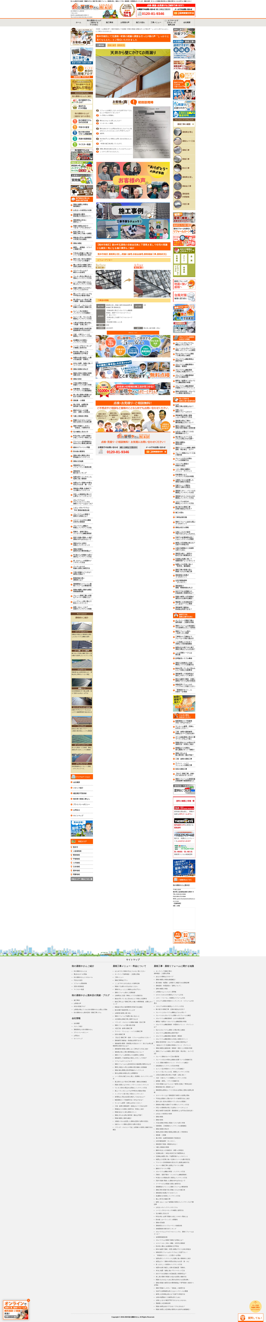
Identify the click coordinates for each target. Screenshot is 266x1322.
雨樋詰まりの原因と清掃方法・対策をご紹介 (129, 1109)
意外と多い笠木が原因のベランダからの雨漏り (82, 260)
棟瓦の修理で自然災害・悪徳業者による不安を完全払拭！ (175, 1110)
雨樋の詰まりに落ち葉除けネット (126, 1112)
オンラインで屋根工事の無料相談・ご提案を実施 (184, 621)
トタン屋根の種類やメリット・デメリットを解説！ (172, 1062)
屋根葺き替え (187, 132)
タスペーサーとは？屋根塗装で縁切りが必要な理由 (172, 1095)
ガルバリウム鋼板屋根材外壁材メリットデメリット (185, 387)
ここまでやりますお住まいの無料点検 (171, 22)
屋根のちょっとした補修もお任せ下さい (128, 989)
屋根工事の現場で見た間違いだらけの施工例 (183, 570)
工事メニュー (156, 22)
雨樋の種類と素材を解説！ (123, 1118)
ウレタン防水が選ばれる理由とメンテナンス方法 (82, 277)
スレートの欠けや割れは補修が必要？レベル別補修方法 (174, 1059)
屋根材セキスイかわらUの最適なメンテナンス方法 (185, 497)
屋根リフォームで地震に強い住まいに (127, 1016)
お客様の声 (125, 22)
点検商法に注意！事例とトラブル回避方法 (128, 995)
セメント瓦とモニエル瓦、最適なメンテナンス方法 (172, 1072)
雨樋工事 (185, 159)
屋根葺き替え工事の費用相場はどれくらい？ (184, 421)
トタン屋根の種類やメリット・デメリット (183, 470)
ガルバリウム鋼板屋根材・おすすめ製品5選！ (171, 1018)
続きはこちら (133, 332)
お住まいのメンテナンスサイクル (167, 1207)
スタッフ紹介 (78, 788)
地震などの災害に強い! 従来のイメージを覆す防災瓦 (173, 1159)
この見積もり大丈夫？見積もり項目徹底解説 (183, 643)
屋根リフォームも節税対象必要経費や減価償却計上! (185, 780)
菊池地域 (76, 855)
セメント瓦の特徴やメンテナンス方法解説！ (82, 312)
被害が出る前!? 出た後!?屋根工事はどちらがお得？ (185, 648)
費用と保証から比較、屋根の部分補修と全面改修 (185, 427)
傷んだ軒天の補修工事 (163, 1199)
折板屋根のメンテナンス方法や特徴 (167, 1066)
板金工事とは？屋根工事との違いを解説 (82, 232)
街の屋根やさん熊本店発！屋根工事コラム (87, 1012)
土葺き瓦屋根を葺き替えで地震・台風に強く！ (82, 323)
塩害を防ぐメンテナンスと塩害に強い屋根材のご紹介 (173, 1258)
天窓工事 (185, 204)
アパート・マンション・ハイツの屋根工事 (128, 1031)
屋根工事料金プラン (121, 980)
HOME (98, 29)
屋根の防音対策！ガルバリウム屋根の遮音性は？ (185, 392)
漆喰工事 (185, 150)
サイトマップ (78, 815)
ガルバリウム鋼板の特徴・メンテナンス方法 (170, 1171)
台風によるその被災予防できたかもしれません (185, 533)
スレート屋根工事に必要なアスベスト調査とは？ (82, 596)
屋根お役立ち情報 (182, 527)
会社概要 (186, 22)
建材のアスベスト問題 (81, 447)
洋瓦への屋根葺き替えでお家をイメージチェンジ (82, 495)
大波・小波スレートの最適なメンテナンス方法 (82, 335)
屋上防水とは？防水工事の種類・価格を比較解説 (82, 300)
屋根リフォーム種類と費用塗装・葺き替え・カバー (185, 448)
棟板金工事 (186, 186)
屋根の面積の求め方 (80, 369)
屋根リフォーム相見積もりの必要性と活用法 (129, 1055)
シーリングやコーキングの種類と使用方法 (82, 347)
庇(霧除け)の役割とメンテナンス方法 (80, 341)
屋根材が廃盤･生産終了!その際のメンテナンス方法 (172, 1104)
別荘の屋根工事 (181, 769)
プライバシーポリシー (81, 804)
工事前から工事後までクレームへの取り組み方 (184, 637)
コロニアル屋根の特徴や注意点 (182, 464)
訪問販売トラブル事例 (183, 658)
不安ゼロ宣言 (78, 980)
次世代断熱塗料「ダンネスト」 (181, 581)
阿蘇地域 (76, 874)
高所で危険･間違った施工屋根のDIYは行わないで (82, 538)
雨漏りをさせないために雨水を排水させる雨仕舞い (172, 1279)
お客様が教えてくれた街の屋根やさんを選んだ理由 (90, 1009)
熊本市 (75, 847)
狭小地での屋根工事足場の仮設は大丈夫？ (183, 508)
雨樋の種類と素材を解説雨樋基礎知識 (82, 590)
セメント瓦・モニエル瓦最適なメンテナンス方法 (82, 318)
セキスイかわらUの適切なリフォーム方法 (169, 995)
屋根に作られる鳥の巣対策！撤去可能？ (184, 754)
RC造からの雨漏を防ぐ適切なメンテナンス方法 (171, 1177)
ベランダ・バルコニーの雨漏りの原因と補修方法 (82, 306)
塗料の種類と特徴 (183, 801)
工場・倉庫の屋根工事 (183, 759)
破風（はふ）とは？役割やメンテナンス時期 (82, 608)
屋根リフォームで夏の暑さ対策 (125, 1025)
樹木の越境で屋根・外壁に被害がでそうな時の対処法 (185, 680)
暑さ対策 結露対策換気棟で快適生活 (80, 405)
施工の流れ (140, 22)
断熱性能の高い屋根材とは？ (79, 579)
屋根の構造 (77, 243)
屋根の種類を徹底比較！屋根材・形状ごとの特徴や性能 (174, 1048)
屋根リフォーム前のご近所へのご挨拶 (182, 632)
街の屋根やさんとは (80, 971)
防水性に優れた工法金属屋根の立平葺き (80, 352)
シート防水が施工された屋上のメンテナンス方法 (82, 283)
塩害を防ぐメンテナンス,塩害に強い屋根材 (82, 478)
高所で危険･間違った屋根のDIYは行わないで (170, 1180)
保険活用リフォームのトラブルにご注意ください (185, 685)
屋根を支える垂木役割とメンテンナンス (81, 544)
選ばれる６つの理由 (80, 974)
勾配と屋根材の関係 (80, 416)
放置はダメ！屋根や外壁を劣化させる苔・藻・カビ (172, 1261)
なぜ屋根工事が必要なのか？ (184, 405)
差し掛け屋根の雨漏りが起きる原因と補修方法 (82, 395)
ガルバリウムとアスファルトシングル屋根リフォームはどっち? (83, 501)
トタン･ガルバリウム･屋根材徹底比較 (81, 509)
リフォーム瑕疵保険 (80, 983)
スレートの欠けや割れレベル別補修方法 (183, 459)
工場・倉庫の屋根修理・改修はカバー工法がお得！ (185, 732)
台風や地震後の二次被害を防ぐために (184, 549)
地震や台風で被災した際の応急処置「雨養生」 (82, 358)
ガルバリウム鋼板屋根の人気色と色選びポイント (172, 1039)
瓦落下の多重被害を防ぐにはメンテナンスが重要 (184, 538)
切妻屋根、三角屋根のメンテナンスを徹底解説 (82, 389)
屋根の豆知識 (78, 461)
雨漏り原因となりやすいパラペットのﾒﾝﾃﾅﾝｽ (82, 289)
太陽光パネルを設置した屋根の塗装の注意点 (184, 481)
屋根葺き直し (187, 177)
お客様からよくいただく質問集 (166, 992)
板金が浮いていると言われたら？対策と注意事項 (185, 669)
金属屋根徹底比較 (161, 1237)
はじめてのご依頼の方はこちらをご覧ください (130, 971)
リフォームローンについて (123, 1061)
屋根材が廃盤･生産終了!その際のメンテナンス (82, 489)
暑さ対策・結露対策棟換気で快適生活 (168, 1138)
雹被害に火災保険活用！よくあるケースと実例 (184, 603)
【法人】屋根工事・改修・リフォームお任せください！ (133, 1037)
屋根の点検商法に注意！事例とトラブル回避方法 (184, 664)
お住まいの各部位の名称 (82, 210)
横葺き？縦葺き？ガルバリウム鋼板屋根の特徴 (185, 381)
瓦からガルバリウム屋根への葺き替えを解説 (184, 354)
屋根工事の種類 (183, 124)
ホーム (78, 22)
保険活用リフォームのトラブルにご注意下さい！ (172, 1252)
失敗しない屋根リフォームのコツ (183, 411)
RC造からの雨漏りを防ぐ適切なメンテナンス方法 (82, 556)
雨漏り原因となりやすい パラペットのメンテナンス (132, 1085)
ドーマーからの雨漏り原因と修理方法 (81, 567)
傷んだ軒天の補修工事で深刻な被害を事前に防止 (82, 265)
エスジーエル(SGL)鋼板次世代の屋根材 (82, 521)
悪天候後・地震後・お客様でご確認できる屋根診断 (172, 982)
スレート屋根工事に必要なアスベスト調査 (169, 1165)
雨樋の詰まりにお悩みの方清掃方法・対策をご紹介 (185, 743)
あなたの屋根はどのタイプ (164, 976)
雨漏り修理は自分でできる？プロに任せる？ (82, 227)
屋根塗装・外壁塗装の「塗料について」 (169, 985)
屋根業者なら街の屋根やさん (83, 1029)
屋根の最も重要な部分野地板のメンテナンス (81, 456)
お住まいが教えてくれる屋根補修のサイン (184, 432)
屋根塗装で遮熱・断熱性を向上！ (167, 1144)
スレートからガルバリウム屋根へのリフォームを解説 (185, 349)
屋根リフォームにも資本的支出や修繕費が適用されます (133, 1064)
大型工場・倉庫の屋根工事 (123, 1028)
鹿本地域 (76, 870)
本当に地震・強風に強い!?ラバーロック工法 (170, 1270)
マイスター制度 (79, 989)
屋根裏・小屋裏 (79, 400)
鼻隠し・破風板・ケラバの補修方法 (82, 248)
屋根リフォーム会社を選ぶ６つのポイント (185, 522)
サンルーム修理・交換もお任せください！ (184, 727)
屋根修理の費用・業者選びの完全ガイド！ (82, 215)
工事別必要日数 (181, 517)
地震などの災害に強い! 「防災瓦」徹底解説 (184, 565)
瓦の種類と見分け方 (80, 432)
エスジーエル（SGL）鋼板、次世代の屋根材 (170, 1243)
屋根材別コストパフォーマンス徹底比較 (82, 466)
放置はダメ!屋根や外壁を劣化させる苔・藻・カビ (82, 483)
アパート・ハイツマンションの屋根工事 (183, 764)
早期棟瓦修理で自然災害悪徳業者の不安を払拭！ (82, 329)
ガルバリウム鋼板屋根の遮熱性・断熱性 (184, 365)
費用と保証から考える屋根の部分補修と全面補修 (131, 1067)
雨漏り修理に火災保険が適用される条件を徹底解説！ (173, 1309)
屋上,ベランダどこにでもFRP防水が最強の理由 (82, 294)
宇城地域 (76, 859)
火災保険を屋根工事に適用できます (126, 1019)
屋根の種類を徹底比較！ (180, 443)
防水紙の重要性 (79, 451)
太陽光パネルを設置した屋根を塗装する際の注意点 (131, 1121)
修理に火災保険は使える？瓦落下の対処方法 (185, 543)
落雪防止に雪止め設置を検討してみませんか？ (130, 1097)
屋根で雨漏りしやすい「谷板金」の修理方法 (81, 427)
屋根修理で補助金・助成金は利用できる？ (183, 608)
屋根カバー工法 (188, 141)
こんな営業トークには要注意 (183, 653)
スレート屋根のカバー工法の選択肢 (185, 454)
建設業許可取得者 (80, 793)
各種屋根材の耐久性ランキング (166, 1228)
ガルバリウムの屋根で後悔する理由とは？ (81, 515)
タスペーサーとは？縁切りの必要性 (80, 271)
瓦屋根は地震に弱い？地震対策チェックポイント (185, 560)
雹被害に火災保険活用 (163, 1303)
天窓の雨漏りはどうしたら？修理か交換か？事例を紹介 (174, 1084)
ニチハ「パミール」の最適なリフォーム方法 (170, 998)
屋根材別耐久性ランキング (80, 472)
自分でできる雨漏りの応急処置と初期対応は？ (184, 592)
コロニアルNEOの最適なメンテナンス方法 (184, 502)
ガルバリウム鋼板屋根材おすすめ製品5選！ (184, 376)
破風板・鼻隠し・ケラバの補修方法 (167, 1081)
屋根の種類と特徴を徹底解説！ (80, 205)
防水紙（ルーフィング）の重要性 (167, 1219)
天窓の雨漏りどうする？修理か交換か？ (82, 573)
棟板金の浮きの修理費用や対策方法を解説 (82, 238)
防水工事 (185, 168)
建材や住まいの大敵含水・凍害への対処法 (81, 411)
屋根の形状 (77, 379)
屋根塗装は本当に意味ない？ (80, 221)
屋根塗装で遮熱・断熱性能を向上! (184, 586)
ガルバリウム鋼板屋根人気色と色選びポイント (184, 371)
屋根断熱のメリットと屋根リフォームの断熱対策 (82, 585)
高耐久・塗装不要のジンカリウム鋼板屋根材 (82, 532)
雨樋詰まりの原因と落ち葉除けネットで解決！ (185, 749)
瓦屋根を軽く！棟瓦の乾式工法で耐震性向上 (170, 1153)
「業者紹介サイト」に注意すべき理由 (183, 690)
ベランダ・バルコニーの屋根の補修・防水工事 (130, 1022)
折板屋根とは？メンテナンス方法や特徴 (184, 475)
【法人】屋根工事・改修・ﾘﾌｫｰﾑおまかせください (185, 774)
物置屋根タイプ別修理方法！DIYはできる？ (183, 722)
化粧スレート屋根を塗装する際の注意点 (182, 486)
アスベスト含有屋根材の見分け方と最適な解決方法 (172, 1162)
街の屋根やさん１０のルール (83, 977)
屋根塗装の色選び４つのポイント (182, 576)
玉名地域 (76, 866)
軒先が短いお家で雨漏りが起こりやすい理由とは (82, 436)
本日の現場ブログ (79, 1006)
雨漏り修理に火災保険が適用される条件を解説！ (184, 597)
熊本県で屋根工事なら (81, 799)
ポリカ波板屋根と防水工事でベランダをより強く (185, 738)
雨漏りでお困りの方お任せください (126, 986)
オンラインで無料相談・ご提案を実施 (127, 974)
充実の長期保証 (79, 986)
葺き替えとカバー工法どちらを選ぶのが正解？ (184, 438)
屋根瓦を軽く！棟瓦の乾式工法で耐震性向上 (183, 554)
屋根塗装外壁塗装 (185, 195)
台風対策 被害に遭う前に (123, 1013)
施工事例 (109, 22)
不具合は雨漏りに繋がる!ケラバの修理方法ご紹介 (82, 254)
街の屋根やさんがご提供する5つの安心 (94, 22)
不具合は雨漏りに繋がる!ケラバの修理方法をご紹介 (173, 1098)
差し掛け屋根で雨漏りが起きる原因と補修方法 (171, 1276)
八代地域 (76, 863)
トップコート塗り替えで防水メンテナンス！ (82, 602)
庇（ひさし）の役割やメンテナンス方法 (82, 561)
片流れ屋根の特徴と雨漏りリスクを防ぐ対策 (82, 384)
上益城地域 (77, 851)
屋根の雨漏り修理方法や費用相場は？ (82, 550)
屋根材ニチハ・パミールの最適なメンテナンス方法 (185, 491)
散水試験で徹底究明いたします (125, 1010)
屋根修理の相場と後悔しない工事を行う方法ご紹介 (131, 1049)
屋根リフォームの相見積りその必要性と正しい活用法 (185, 626)
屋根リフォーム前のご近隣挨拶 (125, 992)
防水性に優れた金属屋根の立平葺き (167, 1246)
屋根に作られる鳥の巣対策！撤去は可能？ (128, 1115)
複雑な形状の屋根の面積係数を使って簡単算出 (82, 374)
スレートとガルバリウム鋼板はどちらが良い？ (184, 344)
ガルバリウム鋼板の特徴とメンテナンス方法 (82, 527)
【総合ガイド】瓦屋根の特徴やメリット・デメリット (173, 1045)
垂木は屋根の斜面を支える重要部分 (126, 1073)
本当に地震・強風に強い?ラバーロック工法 (83, 364)
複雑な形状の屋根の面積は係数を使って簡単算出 (172, 1132)
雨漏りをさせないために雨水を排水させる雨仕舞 (82, 421)
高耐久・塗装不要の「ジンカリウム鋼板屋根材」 (172, 1174)
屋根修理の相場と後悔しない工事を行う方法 (183, 416)
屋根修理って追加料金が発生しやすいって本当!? (184, 674)
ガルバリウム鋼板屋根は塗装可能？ (184, 360)
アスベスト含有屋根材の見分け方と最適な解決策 (82, 442)
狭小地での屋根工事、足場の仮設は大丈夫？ (170, 1009)
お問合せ (76, 810)
